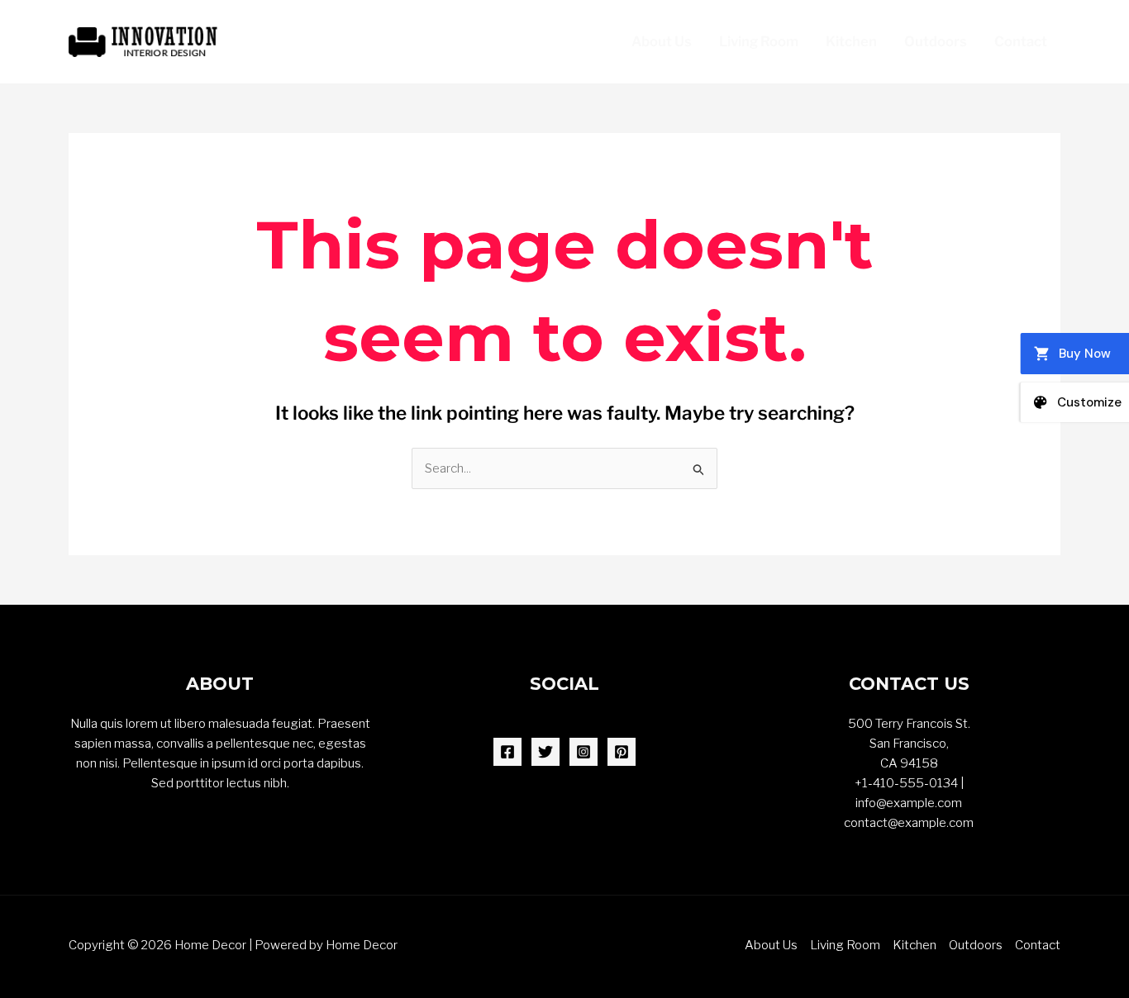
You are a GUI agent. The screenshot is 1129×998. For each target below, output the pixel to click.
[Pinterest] (621, 752)
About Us (661, 41)
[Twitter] (545, 752)
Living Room (758, 41)
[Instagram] (583, 752)
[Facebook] (507, 752)
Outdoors (935, 41)
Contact (1020, 41)
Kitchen (851, 41)
